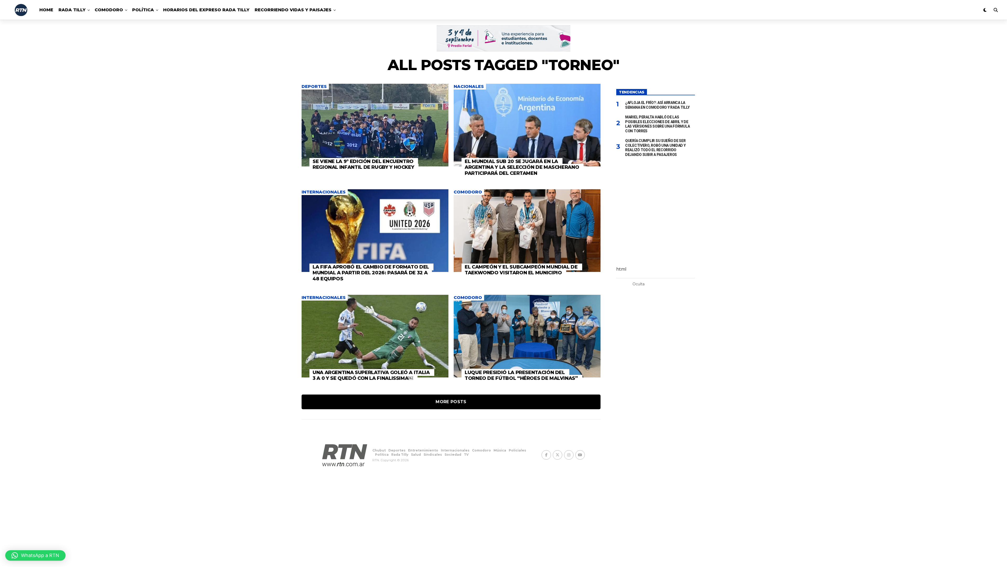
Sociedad (452, 454)
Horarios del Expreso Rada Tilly (206, 9)
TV (466, 454)
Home (46, 9)
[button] (35, 555)
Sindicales (433, 454)
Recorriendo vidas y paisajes (293, 9)
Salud (416, 454)
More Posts (451, 401)
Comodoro (109, 9)
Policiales (517, 450)
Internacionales (455, 450)
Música (500, 450)
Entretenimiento (423, 450)
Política (143, 9)
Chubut (379, 450)
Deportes (396, 450)
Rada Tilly (71, 9)
